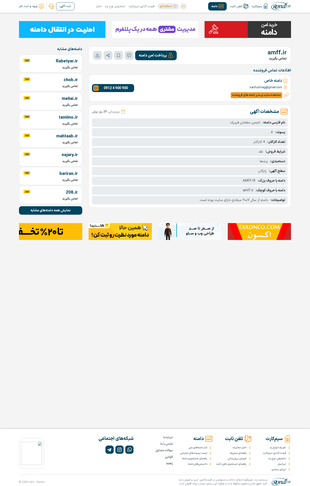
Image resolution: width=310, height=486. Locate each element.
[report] (97, 55)
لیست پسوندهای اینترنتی (193, 453)
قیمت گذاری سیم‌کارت (141, 6)
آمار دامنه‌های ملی (198, 448)
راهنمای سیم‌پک (238, 453)
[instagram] (119, 450)
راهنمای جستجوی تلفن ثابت (231, 464)
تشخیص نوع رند (115, 6)
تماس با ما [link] (166, 444)
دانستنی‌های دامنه (197, 464)
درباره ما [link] (168, 437)
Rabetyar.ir (67, 61)
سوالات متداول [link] (164, 450)
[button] (168, 6)
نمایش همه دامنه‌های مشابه (51, 210)
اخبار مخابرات (239, 448)
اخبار (98, 6)
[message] (129, 55)
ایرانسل (282, 464)
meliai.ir (70, 99)
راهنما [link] (169, 463)
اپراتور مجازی (278, 469)
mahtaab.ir (67, 136)
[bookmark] (118, 55)
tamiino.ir (68, 117)
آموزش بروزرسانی (237, 459)
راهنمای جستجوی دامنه (194, 459)
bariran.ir (68, 174)
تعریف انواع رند (278, 448)
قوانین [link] (169, 457)
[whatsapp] (129, 450)
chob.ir (71, 80)
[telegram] (109, 450)
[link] (51, 6)
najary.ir (70, 155)
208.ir (72, 192)
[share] (108, 55)
